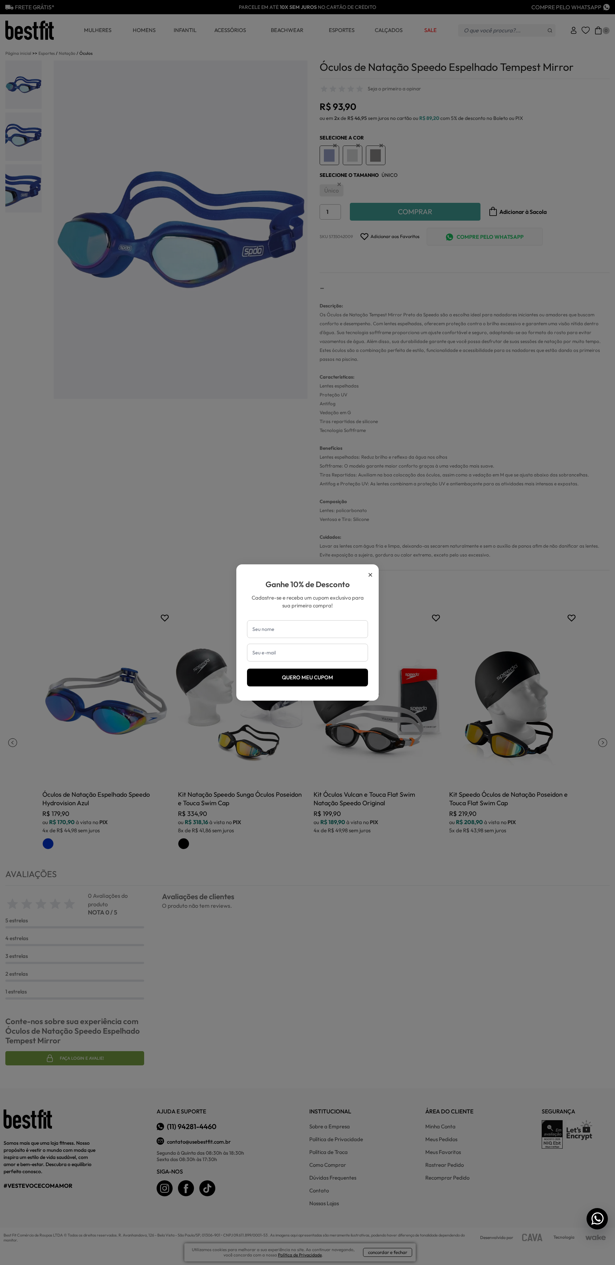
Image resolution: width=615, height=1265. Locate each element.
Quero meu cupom (307, 677)
